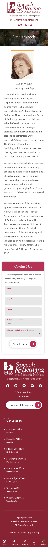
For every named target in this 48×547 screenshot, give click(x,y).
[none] (4, 542)
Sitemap (35, 532)
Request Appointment (25, 19)
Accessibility (23, 532)
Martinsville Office (16, 460)
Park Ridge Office (15, 479)
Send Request (20, 344)
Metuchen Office (15, 470)
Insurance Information (21, 405)
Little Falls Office (15, 450)
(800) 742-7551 (25, 24)
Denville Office (14, 440)
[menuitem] (4, 542)
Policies (12, 532)
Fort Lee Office (14, 430)
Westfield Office (15, 499)
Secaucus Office (14, 489)
